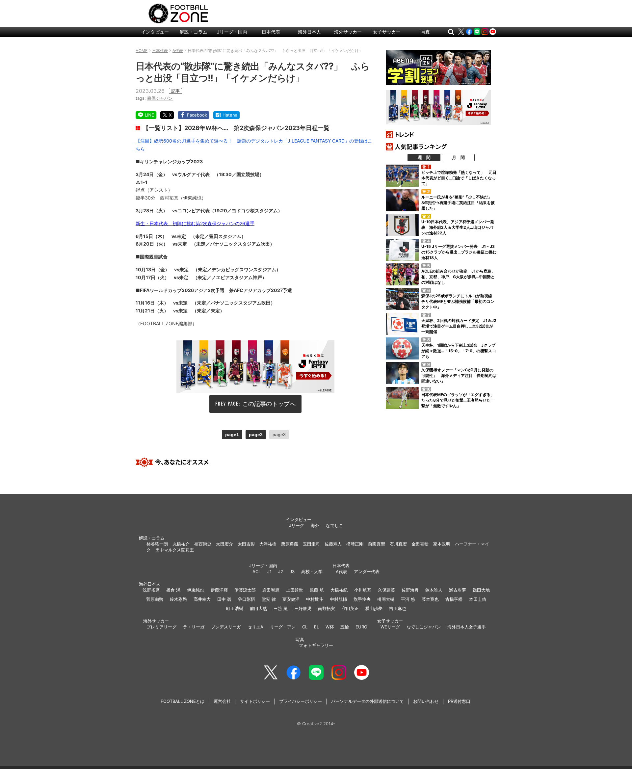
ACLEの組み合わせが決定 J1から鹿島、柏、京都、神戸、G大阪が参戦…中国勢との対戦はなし (458, 277)
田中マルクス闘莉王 (174, 549)
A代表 (341, 571)
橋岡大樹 (385, 599)
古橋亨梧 (453, 599)
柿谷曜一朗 (157, 543)
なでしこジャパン (424, 626)
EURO (361, 626)
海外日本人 (309, 32)
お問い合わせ (426, 701)
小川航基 (362, 590)
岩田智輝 (270, 590)
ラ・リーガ (193, 626)
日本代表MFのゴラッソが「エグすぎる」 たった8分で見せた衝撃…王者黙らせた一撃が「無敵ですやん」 (459, 400)
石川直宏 (398, 543)
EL (316, 626)
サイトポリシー (255, 701)
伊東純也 (195, 590)
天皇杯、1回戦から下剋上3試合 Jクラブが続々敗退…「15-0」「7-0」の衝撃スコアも (458, 351)
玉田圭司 (311, 543)
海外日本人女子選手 (466, 626)
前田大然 (258, 608)
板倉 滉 (173, 590)
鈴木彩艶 (178, 599)
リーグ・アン (283, 626)
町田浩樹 (234, 608)
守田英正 (350, 608)
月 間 (458, 157)
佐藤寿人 (333, 543)
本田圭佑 (477, 599)
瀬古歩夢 (457, 590)
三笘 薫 (281, 608)
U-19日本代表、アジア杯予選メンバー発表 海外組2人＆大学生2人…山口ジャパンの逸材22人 (457, 227)
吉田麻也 (397, 608)
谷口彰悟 (246, 599)
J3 (292, 571)
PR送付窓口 (459, 701)
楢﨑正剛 (354, 543)
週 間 (424, 157)
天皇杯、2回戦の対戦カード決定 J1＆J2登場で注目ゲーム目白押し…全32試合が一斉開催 (458, 326)
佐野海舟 (410, 590)
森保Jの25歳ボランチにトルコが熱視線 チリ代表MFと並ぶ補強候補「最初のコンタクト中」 (458, 301)
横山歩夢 (373, 608)
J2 (280, 571)
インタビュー (155, 32)
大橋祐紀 (339, 590)
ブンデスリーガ (226, 626)
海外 (315, 525)
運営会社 (222, 701)
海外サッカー (348, 32)
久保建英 (386, 590)
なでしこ (334, 525)
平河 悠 (408, 599)
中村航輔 (338, 599)
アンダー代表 (367, 571)
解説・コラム (193, 32)
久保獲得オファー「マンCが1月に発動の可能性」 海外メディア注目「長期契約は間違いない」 (458, 375)
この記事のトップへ (269, 403)
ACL (256, 571)
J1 (269, 571)
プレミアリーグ (161, 626)
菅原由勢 (154, 599)
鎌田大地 (481, 590)
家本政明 (441, 543)
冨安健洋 (291, 599)
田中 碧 (224, 599)
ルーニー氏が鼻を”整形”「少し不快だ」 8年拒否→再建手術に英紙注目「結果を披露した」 (458, 203)
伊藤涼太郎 (245, 590)
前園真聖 (376, 543)
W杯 (330, 626)
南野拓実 (326, 608)
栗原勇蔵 (289, 543)
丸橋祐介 (181, 543)
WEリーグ (390, 626)
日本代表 (271, 32)
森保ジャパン (160, 98)
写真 (425, 32)
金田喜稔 (420, 543)
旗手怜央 (362, 599)
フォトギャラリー (316, 645)
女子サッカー (387, 32)
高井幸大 (202, 599)
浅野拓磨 (151, 590)
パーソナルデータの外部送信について (367, 701)
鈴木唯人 (433, 590)
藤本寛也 (430, 599)
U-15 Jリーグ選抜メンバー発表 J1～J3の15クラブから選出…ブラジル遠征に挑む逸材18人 (458, 252)
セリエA (255, 626)
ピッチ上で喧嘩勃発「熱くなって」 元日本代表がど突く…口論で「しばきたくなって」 (458, 178)
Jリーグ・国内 (232, 32)
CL (304, 626)
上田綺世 (294, 590)
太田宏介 (224, 543)
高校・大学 (312, 571)
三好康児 (302, 608)
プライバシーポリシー (300, 701)
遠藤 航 (317, 590)
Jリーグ (296, 525)
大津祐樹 (267, 543)
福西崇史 (202, 543)
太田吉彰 (246, 543)
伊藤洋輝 (219, 590)
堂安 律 (269, 599)
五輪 (344, 626)
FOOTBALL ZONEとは (182, 701)
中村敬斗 (314, 599)
